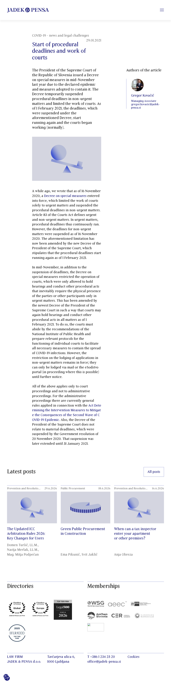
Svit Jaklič (89, 555)
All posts (153, 472)
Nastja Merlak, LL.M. (22, 550)
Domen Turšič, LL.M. (22, 545)
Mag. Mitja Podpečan (23, 555)
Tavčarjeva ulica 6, (61, 657)
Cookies (133, 657)
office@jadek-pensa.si (104, 662)
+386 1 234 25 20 (102, 657)
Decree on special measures (65, 196)
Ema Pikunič (70, 555)
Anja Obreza (123, 555)
